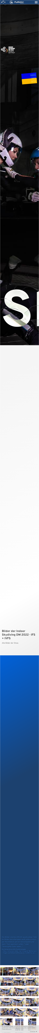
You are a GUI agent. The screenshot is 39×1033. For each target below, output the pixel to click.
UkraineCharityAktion (33, 78)
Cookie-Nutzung (6, 1029)
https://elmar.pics (9, 951)
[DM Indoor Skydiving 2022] (8, 54)
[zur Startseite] (3, 2)
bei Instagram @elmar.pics (28, 951)
